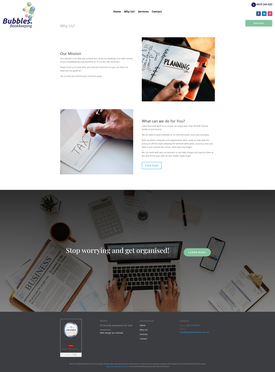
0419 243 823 (264, 4)
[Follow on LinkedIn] (264, 13)
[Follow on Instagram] (270, 13)
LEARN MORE (197, 252)
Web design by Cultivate (111, 332)
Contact (157, 11)
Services (143, 11)
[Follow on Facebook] (258, 13)
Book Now (259, 23)
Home (117, 11)
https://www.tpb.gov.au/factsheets (118, 366)
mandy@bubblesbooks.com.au (194, 332)
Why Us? (129, 11)
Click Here (151, 165)
